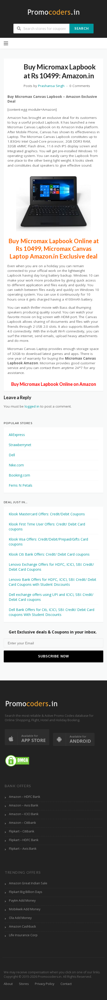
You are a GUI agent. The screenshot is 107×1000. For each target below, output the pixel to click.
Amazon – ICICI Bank (23, 814)
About (8, 984)
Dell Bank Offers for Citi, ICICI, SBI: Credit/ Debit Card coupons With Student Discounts (51, 612)
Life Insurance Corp (23, 935)
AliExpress (17, 434)
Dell (12, 455)
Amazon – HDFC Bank (24, 797)
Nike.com (16, 465)
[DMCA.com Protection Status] (17, 760)
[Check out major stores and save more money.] (53, 12)
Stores (24, 984)
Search (81, 28)
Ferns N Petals (20, 485)
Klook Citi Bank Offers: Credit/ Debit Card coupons (49, 554)
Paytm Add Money (22, 900)
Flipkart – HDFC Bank (23, 840)
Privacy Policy (44, 984)
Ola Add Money (20, 918)
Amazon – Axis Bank (23, 805)
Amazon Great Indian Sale (28, 883)
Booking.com (19, 475)
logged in (32, 406)
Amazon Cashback (22, 926)
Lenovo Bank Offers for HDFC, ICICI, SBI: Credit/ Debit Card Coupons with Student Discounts (52, 582)
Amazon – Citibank (22, 823)
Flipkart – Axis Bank (22, 849)
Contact (66, 984)
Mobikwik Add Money (24, 909)
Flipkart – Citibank (21, 831)
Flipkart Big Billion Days (25, 892)
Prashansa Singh (51, 86)
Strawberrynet (20, 444)
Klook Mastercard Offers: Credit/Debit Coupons (47, 514)
